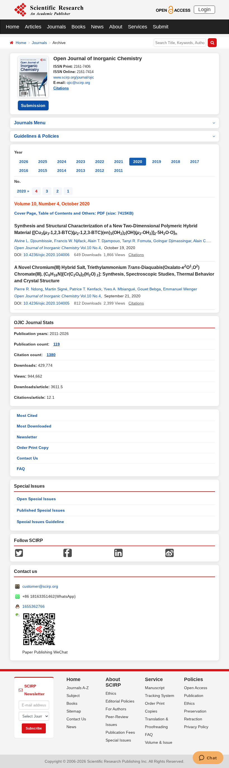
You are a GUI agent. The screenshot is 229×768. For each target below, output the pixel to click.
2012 (99, 170)
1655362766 (33, 606)
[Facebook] (67, 552)
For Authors (116, 709)
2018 (175, 161)
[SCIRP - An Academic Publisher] (49, 9)
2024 (61, 161)
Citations (61, 88)
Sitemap (73, 711)
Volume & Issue (158, 742)
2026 (23, 161)
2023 (80, 161)
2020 (137, 161)
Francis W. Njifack (70, 241)
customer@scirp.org (40, 586)
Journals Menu (30, 122)
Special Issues (118, 740)
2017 (194, 161)
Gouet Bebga (149, 289)
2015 (42, 170)
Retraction (193, 719)
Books (78, 27)
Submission (33, 105)
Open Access (195, 688)
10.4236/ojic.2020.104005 (46, 303)
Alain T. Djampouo (104, 241)
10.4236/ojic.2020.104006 (46, 254)
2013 (80, 170)
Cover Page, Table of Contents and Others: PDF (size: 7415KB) (73, 213)
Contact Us (27, 458)
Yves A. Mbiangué (119, 289)
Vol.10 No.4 (90, 248)
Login (204, 9)
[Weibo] (169, 552)
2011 (118, 170)
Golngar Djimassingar (172, 241)
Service (154, 679)
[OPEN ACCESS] (173, 9)
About (115, 27)
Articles (33, 27)
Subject (73, 695)
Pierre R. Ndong (28, 289)
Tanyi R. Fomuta (136, 241)
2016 (23, 170)
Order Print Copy (33, 447)
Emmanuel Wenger (180, 289)
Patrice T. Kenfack (85, 289)
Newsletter (27, 437)
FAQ (21, 468)
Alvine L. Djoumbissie (33, 241)
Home (12, 27)
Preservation (195, 711)
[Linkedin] (118, 552)
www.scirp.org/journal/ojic (73, 77)
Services (137, 27)
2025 (42, 161)
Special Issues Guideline (40, 521)
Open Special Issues (36, 499)
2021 (118, 161)
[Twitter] (19, 552)
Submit (160, 27)
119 (56, 344)
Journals (56, 27)
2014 (61, 170)
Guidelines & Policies (36, 136)
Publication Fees (120, 732)
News (97, 27)
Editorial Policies (120, 701)
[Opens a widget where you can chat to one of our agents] (207, 758)
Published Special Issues (41, 510)
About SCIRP (113, 682)
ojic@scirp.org (78, 83)
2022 (99, 161)
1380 (51, 355)
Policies (193, 679)
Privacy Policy (196, 727)
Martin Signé (56, 289)
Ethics (111, 693)
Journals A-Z (77, 688)
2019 (156, 161)
